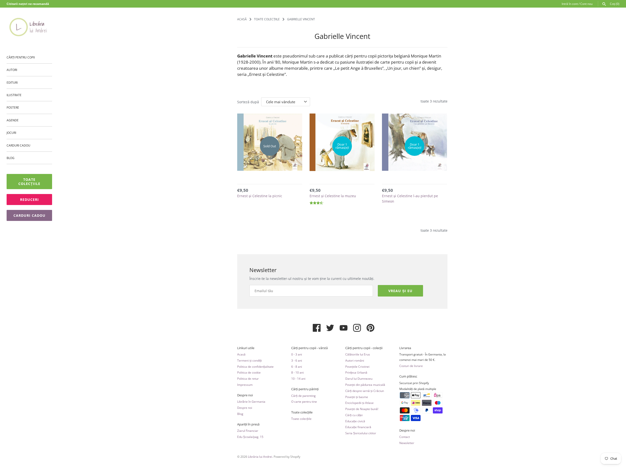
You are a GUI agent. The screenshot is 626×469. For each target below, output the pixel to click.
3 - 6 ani (296, 360)
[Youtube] (343, 329)
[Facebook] (317, 329)
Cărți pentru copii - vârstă (309, 348)
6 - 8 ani (296, 366)
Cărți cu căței (354, 415)
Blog (10, 158)
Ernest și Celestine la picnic (259, 196)
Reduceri (29, 199)
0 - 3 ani (296, 354)
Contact (404, 437)
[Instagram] (357, 329)
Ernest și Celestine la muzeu (333, 196)
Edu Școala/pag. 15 (250, 437)
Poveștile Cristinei (357, 366)
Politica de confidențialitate (255, 366)
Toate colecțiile (29, 181)
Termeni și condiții (249, 360)
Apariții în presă (248, 424)
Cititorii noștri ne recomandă (28, 4)
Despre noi (245, 395)
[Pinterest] (370, 329)
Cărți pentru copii (21, 57)
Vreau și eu (400, 290)
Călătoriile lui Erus (357, 354)
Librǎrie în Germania (251, 401)
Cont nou (586, 4)
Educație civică (355, 421)
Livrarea (405, 348)
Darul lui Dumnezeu (358, 378)
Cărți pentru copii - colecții (363, 348)
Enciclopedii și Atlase (359, 403)
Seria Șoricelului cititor (360, 433)
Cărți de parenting (303, 396)
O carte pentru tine (304, 401)
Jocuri (11, 133)
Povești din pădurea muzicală (365, 385)
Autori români (354, 360)
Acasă (241, 354)
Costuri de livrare (411, 366)
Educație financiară (358, 427)
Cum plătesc (408, 376)
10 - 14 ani (298, 378)
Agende (13, 120)
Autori (12, 70)
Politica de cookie (249, 372)
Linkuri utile (245, 348)
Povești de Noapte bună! (361, 409)
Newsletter (406, 443)
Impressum (245, 385)
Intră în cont (570, 4)
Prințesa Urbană (356, 372)
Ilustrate (14, 95)
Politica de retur (248, 378)
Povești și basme (356, 397)
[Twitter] (330, 329)
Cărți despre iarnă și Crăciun (364, 391)
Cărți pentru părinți (305, 389)
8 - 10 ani (297, 372)
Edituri (12, 82)
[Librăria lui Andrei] (29, 27)
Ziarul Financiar (247, 431)
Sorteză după (248, 102)
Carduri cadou (18, 145)
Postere (13, 108)
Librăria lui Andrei (260, 456)
